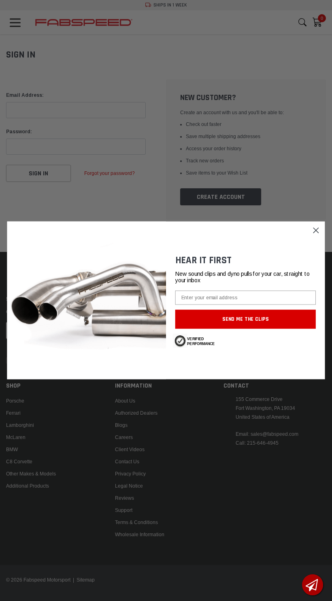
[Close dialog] (316, 230)
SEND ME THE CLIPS (245, 319)
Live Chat (312, 585)
